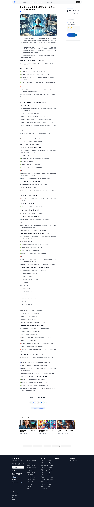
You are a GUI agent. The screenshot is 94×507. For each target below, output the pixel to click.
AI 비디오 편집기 (44, 488)
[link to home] (15, 2)
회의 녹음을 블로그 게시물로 (46, 470)
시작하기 (71, 35)
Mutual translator (32, 2)
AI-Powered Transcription (38, 446)
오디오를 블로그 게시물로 (46, 462)
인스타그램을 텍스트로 (31, 474)
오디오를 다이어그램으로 (31, 472)
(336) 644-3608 (15, 477)
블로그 (48, 2)
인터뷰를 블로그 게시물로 (46, 469)
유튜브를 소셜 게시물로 (45, 476)
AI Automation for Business (66, 446)
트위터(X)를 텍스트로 (31, 479)
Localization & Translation (28, 446)
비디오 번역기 (29, 462)
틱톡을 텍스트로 (30, 481)
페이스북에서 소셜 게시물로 (46, 483)
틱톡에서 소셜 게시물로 (45, 481)
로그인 (78, 2)
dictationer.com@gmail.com (18, 482)
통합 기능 (52, 2)
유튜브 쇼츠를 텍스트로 (31, 476)
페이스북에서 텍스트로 (31, 477)
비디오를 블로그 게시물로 (46, 460)
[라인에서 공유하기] (45, 402)
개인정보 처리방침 (15, 493)
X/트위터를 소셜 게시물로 (46, 484)
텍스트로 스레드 (30, 483)
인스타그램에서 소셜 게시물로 (47, 479)
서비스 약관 (14, 495)
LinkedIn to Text (30, 484)
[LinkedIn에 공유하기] (42, 402)
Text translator (39, 2)
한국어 (16, 467)
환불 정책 (14, 499)
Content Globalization (47, 446)
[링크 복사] (31, 402)
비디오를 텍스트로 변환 (31, 460)
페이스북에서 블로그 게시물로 (47, 465)
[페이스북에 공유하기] (36, 402)
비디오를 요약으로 (30, 463)
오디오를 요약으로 (30, 470)
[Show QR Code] (33, 402)
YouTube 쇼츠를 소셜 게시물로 (47, 477)
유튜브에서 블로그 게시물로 (46, 463)
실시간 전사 (29, 488)
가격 (44, 2)
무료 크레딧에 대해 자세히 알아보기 (38, 408)
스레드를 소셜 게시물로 (45, 486)
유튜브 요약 (29, 486)
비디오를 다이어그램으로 (31, 465)
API (70, 469)
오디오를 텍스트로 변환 (31, 467)
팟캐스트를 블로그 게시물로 (46, 467)
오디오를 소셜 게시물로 (45, 474)
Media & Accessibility (56, 446)
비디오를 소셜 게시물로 (45, 472)
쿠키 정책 (14, 497)
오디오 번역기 (29, 469)
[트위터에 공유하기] (39, 402)
